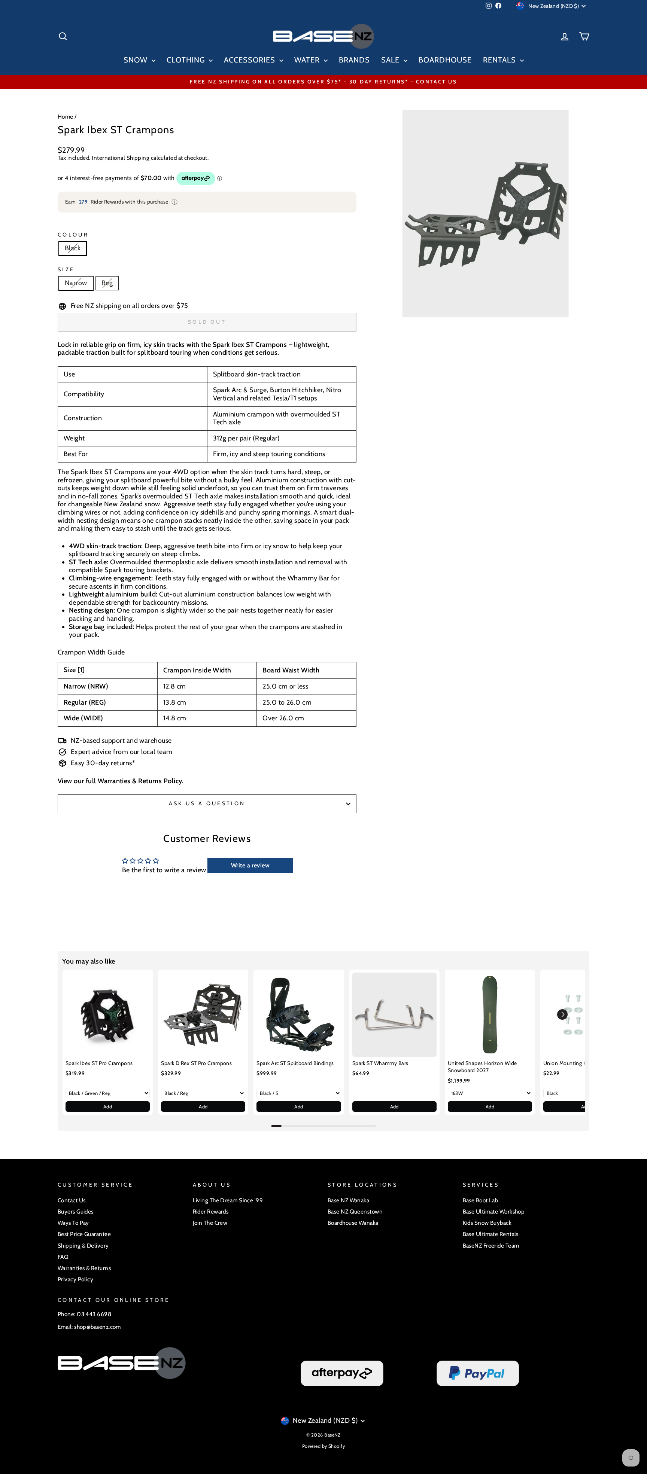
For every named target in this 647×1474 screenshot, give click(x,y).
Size (66, 269)
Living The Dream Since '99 (228, 1200)
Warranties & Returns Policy (140, 781)
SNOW (137, 59)
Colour (73, 235)
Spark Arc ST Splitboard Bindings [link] (295, 1063)
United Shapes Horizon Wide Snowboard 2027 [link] (482, 1067)
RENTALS (500, 59)
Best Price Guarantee (84, 1234)
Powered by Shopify (323, 1446)
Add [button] (107, 1107)
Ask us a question (207, 803)
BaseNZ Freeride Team (491, 1245)
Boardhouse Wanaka (353, 1222)
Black (73, 248)
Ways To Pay (73, 1222)
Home (65, 116)
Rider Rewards (211, 1211)
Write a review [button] (250, 865)
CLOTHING (187, 59)
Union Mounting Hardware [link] (574, 1063)
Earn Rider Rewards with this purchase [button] (121, 201)
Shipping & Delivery (83, 1245)
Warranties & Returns (84, 1268)
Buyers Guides (76, 1211)
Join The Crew (210, 1222)
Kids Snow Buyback (487, 1222)
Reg (107, 283)
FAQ (63, 1256)
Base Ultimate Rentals (491, 1234)
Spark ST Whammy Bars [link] (380, 1063)
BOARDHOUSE (445, 59)
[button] (562, 1014)
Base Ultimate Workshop (494, 1211)
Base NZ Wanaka (348, 1200)
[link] (108, 1015)
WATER (308, 59)
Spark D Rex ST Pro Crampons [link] (196, 1063)
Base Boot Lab (480, 1200)
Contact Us (72, 1200)
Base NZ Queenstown (355, 1211)
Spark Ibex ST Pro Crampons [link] (99, 1063)
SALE (391, 59)
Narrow (76, 283)
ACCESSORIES (250, 59)
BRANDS (354, 59)
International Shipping (120, 158)
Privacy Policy (75, 1279)
